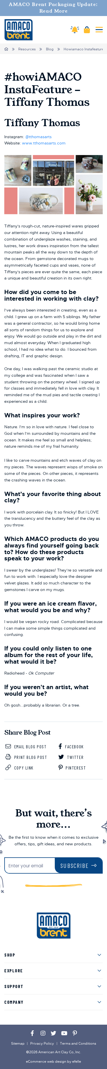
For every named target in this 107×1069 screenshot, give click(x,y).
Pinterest (75, 767)
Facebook (74, 746)
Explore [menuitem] (13, 970)
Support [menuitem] (14, 986)
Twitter (75, 757)
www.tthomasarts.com (44, 143)
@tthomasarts (38, 136)
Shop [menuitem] (9, 954)
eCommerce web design (46, 1061)
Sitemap (18, 1043)
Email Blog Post (30, 746)
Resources (27, 49)
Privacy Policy (42, 1043)
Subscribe (74, 865)
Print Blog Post (30, 757)
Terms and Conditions (78, 1043)
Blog (50, 49)
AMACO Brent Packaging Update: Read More (53, 7)
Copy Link (23, 767)
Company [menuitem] (14, 1002)
